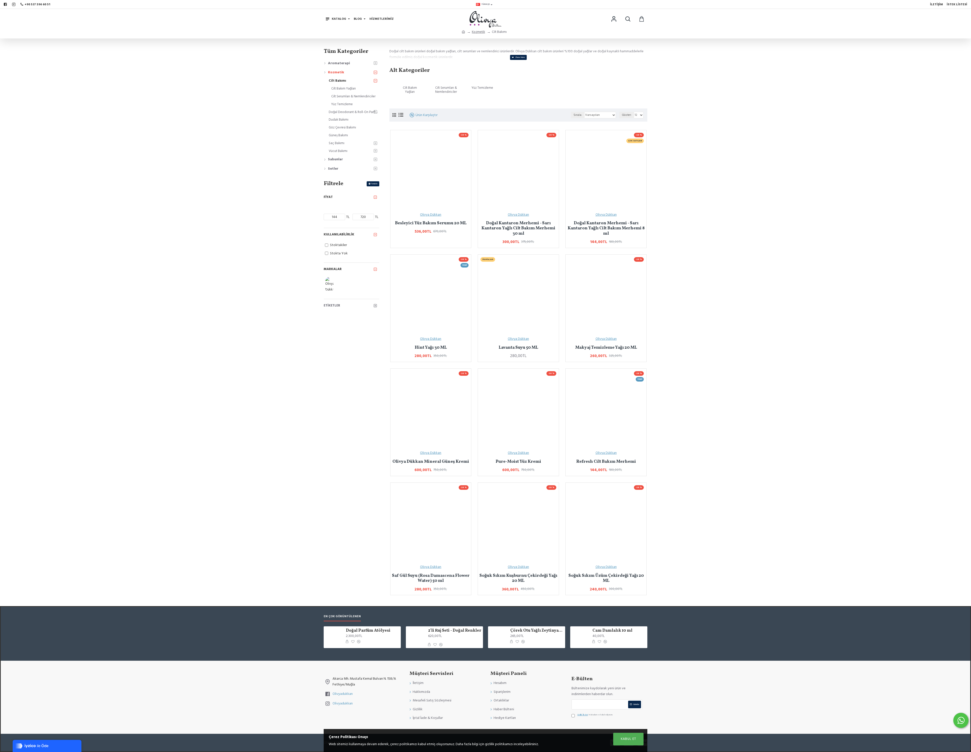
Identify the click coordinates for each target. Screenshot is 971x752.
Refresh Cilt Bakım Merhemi (606, 461)
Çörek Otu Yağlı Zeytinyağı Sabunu (536, 630)
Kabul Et (628, 739)
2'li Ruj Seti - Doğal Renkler (454, 630)
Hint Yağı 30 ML (431, 347)
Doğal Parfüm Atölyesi (368, 630)
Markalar (333, 269)
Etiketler (332, 305)
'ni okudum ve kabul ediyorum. (595, 714)
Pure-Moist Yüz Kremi (518, 461)
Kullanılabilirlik (339, 234)
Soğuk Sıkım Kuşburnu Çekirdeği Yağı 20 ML (518, 578)
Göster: (627, 115)
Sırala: (577, 115)
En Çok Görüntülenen (342, 616)
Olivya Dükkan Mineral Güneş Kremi (430, 461)
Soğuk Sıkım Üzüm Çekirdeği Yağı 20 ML (606, 578)
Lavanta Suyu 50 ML (518, 347)
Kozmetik (478, 32)
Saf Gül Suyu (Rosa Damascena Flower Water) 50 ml (431, 578)
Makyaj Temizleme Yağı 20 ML (606, 347)
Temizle (374, 183)
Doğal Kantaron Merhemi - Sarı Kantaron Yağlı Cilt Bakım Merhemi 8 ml (606, 228)
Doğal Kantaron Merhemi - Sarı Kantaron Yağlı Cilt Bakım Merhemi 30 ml (518, 228)
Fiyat (328, 197)
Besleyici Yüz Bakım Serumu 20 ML (431, 223)
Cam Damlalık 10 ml (612, 630)
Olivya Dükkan (430, 214)
